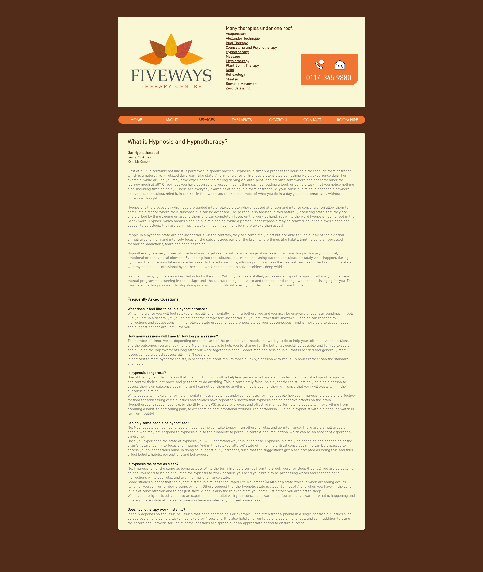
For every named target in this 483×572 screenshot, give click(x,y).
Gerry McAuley (139, 157)
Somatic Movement (242, 84)
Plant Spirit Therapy (242, 65)
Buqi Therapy (237, 43)
